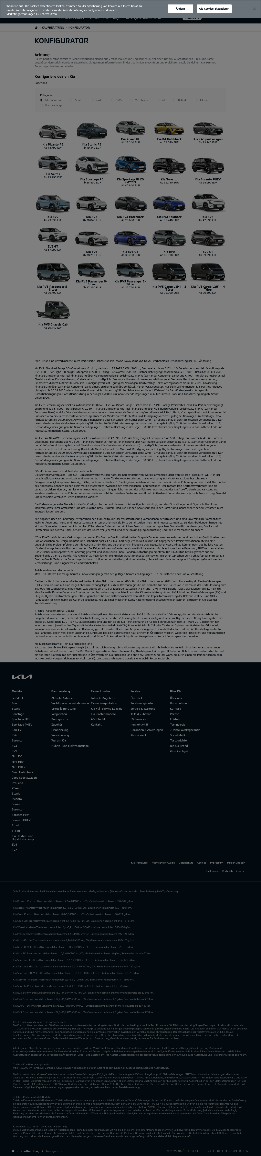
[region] (130, 9)
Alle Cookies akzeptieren (214, 8)
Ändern (180, 8)
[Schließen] (254, 8)
